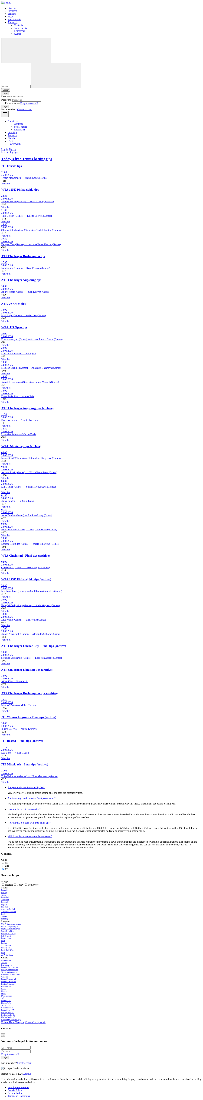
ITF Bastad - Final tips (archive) (22, 740)
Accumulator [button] (6, 960)
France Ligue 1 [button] (7, 938)
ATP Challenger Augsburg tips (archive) (27, 408)
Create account (24, 109)
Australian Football (8, 912)
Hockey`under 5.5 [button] (8, 1017)
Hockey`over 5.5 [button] (7, 1012)
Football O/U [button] (6, 1001)
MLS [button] (3, 941)
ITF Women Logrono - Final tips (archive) (28, 717)
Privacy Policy (15, 1093)
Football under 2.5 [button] (8, 1015)
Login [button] (5, 93)
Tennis (3, 895)
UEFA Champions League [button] (11, 924)
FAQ (10, 16)
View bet (5, 183)
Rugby (3, 914)
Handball (4, 907)
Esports (4, 904)
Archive (27, 1073)
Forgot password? (29, 103)
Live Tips (12, 132)
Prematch (12, 11)
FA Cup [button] (4, 943)
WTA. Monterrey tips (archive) (21, 446)
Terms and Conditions (19, 1096)
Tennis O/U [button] (5, 1005)
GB (7, 866)
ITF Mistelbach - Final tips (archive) (24, 764)
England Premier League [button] (10, 929)
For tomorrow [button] (6, 965)
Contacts (18, 25)
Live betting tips (9, 152)
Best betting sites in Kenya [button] (11, 1020)
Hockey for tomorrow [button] (9, 970)
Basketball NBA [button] (7, 950)
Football (4, 890)
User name (6, 96)
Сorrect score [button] (6, 986)
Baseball (4, 902)
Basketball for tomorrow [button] (10, 974)
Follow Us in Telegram (12, 1022)
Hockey (4, 892)
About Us (12, 22)
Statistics (12, 13)
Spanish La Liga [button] (7, 931)
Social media (20, 28)
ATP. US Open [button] (7, 955)
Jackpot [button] (4, 962)
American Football (8, 909)
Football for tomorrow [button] (9, 967)
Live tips (12, 8)
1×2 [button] (2, 998)
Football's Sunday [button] (8, 984)
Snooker (4, 916)
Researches (19, 31)
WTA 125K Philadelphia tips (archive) (26, 579)
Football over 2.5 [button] (7, 1010)
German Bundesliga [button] (8, 933)
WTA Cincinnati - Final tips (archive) (25, 555)
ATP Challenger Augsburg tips (21, 280)
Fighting (4, 919)
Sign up (12, 149)
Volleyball (5, 900)
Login (5, 106)
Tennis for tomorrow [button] (9, 972)
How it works (14, 19)
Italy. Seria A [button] (6, 936)
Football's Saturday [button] (8, 981)
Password (6, 99)
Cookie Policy (15, 1090)
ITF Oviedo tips (11, 166)
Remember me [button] (12, 103)
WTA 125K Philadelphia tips (20, 189)
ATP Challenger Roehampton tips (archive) (29, 693)
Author (17, 33)
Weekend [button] (4, 977)
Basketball (5, 897)
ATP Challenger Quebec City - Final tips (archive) (33, 646)
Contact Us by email (35, 1022)
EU (7, 863)
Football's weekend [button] (8, 979)
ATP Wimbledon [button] (7, 945)
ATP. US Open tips (13, 303)
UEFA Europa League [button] (9, 926)
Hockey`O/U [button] (6, 1003)
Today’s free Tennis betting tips (26, 159)
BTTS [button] (3, 989)
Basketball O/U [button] (7, 1008)
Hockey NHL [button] (6, 948)
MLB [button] (3, 952)
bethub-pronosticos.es (18, 1087)
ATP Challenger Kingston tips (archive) (26, 669)
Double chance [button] (6, 996)
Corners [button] (4, 991)
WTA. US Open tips (14, 327)
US (7, 869)
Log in (4, 149)
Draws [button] (3, 993)
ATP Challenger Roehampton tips (23, 256)
